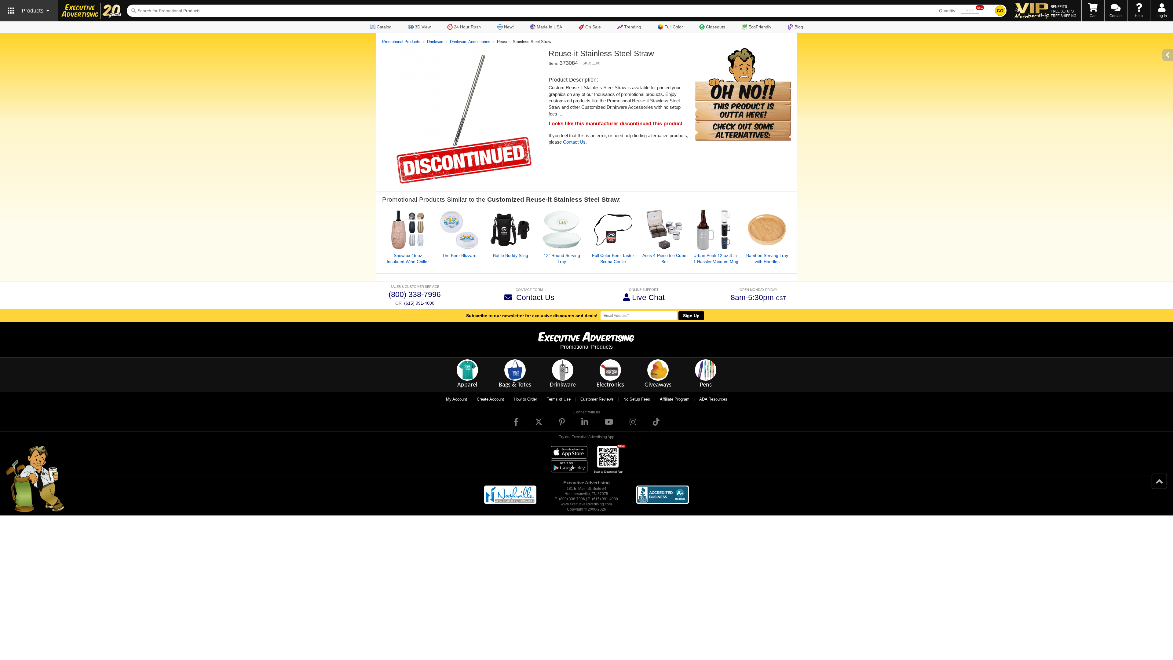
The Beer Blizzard (459, 255)
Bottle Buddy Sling (510, 255)
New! (509, 26)
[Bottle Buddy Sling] (510, 229)
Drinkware (435, 41)
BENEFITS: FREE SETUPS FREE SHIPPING (1063, 11)
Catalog (384, 26)
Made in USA (549, 26)
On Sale (593, 26)
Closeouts (715, 26)
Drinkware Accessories (470, 41)
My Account (456, 399)
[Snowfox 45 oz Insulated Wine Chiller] (407, 229)
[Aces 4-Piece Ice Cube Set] (664, 229)
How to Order (525, 399)
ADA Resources (713, 399)
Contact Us (574, 142)
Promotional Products (401, 41)
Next (795, 236)
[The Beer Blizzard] (459, 229)
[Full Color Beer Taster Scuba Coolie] (613, 229)
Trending (632, 26)
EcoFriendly (759, 26)
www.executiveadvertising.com (586, 504)
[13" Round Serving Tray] (561, 229)
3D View (423, 26)
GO (1000, 10)
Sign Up (691, 315)
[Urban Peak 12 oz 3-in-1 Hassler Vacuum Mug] (715, 229)
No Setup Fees (636, 399)
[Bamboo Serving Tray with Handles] (767, 229)
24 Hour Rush (467, 26)
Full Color (673, 26)
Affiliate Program (674, 399)
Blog (799, 26)
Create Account (490, 399)
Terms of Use (559, 399)
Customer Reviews (597, 399)
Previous (378, 236)
